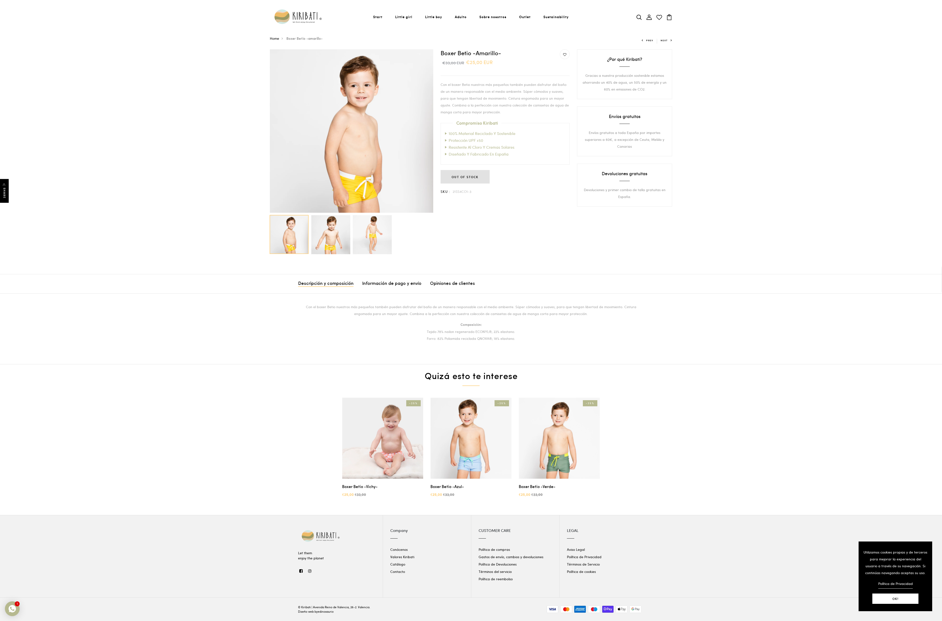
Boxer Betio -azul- (447, 487)
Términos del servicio (495, 571)
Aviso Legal (576, 549)
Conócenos (399, 549)
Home (274, 38)
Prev (649, 40)
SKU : (445, 191)
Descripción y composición (325, 284)
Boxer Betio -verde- (537, 487)
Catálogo (397, 564)
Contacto (397, 571)
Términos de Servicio (583, 564)
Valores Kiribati (402, 557)
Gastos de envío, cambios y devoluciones (511, 557)
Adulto (461, 16)
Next (664, 40)
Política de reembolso (496, 579)
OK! (895, 598)
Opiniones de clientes (452, 284)
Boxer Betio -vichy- (360, 487)
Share (4, 193)
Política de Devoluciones (498, 564)
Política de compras (494, 549)
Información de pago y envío (391, 284)
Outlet (525, 16)
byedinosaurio (324, 611)
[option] (351, 131)
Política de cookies (581, 571)
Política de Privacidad (584, 557)
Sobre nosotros (492, 16)
